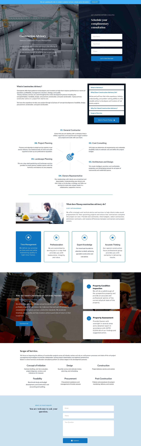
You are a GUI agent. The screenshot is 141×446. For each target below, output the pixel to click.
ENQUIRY (95, 2)
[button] (106, 87)
